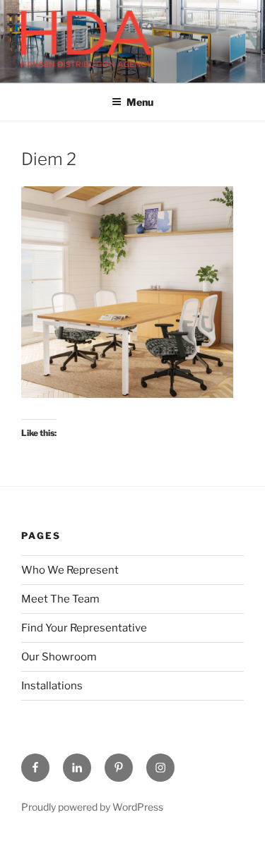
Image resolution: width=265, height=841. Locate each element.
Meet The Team (60, 599)
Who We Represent (70, 570)
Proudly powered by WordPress (92, 807)
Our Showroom (59, 657)
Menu (139, 102)
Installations (52, 685)
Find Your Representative (84, 628)
